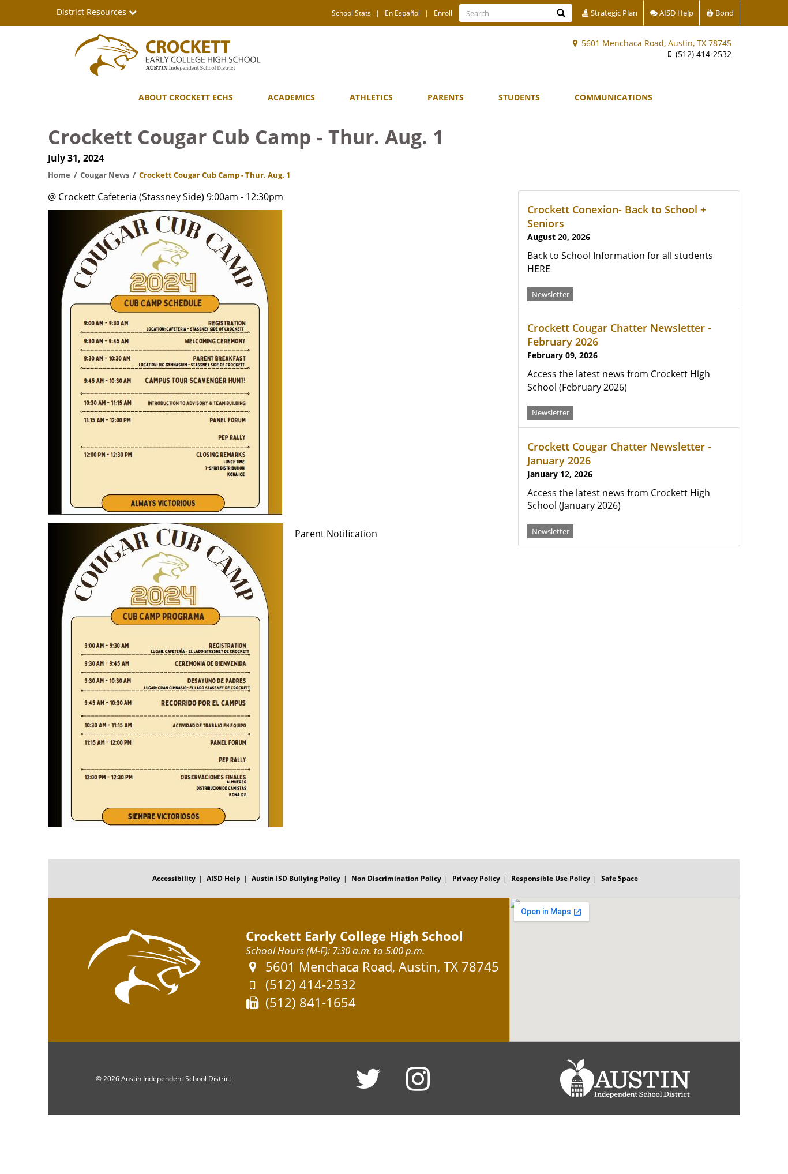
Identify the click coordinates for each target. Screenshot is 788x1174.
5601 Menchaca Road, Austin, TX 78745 (655, 42)
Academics (291, 97)
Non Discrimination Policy (396, 878)
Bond (724, 12)
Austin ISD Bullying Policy (296, 878)
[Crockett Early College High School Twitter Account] (368, 1086)
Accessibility (174, 878)
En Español (402, 13)
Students (519, 97)
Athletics (371, 97)
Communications (613, 97)
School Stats (351, 13)
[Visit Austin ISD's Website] (624, 1078)
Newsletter (550, 293)
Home (59, 175)
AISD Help (675, 12)
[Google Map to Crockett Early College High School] (624, 970)
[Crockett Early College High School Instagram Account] (418, 1086)
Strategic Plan (613, 12)
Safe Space (619, 878)
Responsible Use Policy (550, 878)
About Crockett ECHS (185, 97)
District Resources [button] (93, 11)
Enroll (443, 13)
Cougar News (104, 175)
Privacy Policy (476, 878)
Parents (445, 97)
